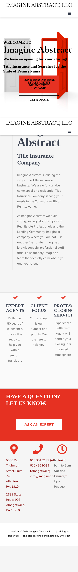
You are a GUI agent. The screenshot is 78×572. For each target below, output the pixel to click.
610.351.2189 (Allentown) (48, 460)
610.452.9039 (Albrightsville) (40, 468)
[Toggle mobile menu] (70, 13)
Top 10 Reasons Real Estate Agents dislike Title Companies (39, 84)
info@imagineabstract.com (48, 476)
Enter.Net (65, 535)
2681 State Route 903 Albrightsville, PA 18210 (15, 502)
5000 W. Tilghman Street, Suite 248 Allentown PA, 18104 (14, 473)
